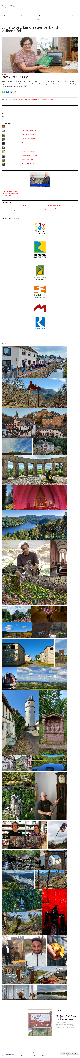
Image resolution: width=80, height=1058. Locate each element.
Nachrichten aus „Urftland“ (29, 151)
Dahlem (14, 206)
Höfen (40, 208)
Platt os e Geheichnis (27, 159)
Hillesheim (36, 208)
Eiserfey (3, 208)
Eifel (9, 99)
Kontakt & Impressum (72, 15)
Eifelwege (20, 15)
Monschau (20, 210)
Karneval (50, 208)
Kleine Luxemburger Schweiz (64, 208)
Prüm (36, 210)
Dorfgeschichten (28, 15)
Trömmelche (45, 15)
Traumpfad (65, 210)
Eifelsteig (70, 206)
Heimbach (27, 208)
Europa (7, 208)
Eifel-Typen (12, 15)
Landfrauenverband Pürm (30, 99)
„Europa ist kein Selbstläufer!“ (10, 191)
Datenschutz (40, 19)
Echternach (18, 206)
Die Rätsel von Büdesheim (29, 138)
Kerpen (55, 208)
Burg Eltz (11, 206)
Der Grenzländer (6, 195)
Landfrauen (21, 99)
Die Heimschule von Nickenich (30, 155)
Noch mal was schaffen (28, 134)
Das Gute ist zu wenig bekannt (10, 193)
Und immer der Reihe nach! (29, 130)
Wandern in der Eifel (15, 212)
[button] (35, 361)
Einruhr (74, 206)
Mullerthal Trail (26, 210)
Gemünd (10, 208)
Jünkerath (44, 208)
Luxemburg (12, 210)
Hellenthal (31, 208)
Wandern (9, 212)
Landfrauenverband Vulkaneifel (45, 99)
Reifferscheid (41, 210)
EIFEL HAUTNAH (36, 206)
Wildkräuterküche (24, 212)
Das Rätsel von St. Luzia (28, 126)
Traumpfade (71, 210)
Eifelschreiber (61, 15)
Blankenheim (5, 206)
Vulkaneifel (4, 212)
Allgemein (5, 15)
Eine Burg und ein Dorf (28, 147)
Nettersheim (32, 210)
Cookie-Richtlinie (42, 1055)
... (25, 86)
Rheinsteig (37, 15)
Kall (47, 208)
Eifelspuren (65, 206)
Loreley (8, 210)
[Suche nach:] (40, 107)
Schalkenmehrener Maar (57, 210)
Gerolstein (22, 208)
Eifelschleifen (43, 206)
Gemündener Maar (16, 208)
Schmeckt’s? (53, 15)
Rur (52, 210)
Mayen (16, 210)
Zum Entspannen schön (28, 143)
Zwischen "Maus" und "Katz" (29, 164)
